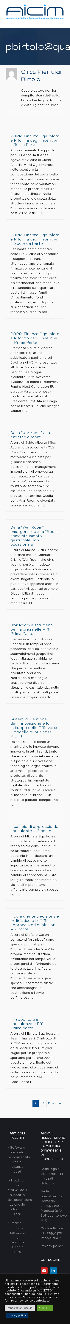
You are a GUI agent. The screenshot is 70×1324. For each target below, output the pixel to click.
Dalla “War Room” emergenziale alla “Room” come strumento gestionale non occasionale (34, 536)
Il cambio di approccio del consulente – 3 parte (35, 828)
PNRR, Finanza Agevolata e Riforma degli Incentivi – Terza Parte (34, 140)
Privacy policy (52, 1246)
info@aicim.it (51, 1238)
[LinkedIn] (53, 1270)
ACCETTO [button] (45, 1308)
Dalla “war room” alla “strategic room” (30, 434)
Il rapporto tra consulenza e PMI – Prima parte (29, 1023)
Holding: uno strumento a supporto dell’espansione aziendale (17, 1192)
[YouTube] (44, 1270)
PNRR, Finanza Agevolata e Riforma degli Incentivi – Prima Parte (34, 338)
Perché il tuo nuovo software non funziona (17, 1232)
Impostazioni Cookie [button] (19, 1308)
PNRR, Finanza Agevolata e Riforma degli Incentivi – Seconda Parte (34, 239)
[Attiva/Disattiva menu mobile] (62, 22)
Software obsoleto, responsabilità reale (17, 1155)
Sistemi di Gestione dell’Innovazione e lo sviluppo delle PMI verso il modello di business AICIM (34, 727)
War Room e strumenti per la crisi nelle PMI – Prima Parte (32, 629)
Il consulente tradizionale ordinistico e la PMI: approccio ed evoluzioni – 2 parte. (34, 922)
